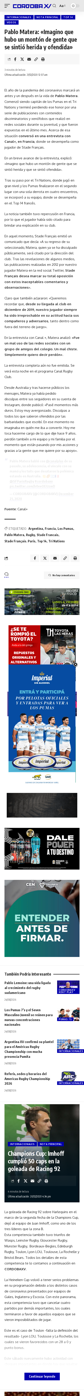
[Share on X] (22, 59)
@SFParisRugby (22, 481)
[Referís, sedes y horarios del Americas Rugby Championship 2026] (68, 1078)
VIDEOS (11, 22)
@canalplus (54, 461)
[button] (8, 6)
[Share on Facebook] (15, 59)
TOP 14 (68, 17)
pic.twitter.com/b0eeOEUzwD (32, 486)
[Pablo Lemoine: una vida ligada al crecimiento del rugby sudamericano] (68, 987)
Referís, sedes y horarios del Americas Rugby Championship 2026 (27, 1079)
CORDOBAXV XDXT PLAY (67, 991)
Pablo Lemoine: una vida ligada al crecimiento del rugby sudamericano (27, 988)
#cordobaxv (44, 481)
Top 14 (42, 541)
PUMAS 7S (65, 1019)
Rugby (30, 535)
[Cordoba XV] (32, 6)
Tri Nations (56, 541)
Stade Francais (47, 535)
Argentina (35, 528)
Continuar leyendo (42, 1376)
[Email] (29, 59)
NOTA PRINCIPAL (47, 17)
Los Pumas (65, 528)
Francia (50, 528)
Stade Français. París (19, 541)
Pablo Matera (14, 535)
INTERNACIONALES (19, 17)
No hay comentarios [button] (63, 575)
